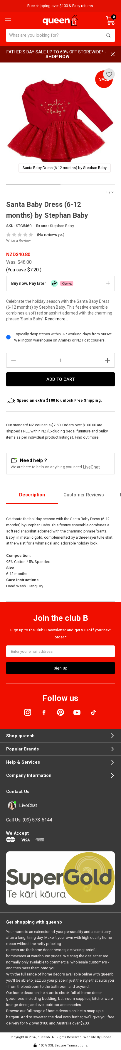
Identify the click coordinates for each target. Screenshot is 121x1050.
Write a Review (18, 240)
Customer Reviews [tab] (83, 495)
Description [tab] (32, 495)
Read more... (56, 319)
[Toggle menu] (7, 19)
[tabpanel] (60, 122)
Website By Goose (97, 1037)
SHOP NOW (58, 56)
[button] (60, 283)
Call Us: (29, 820)
